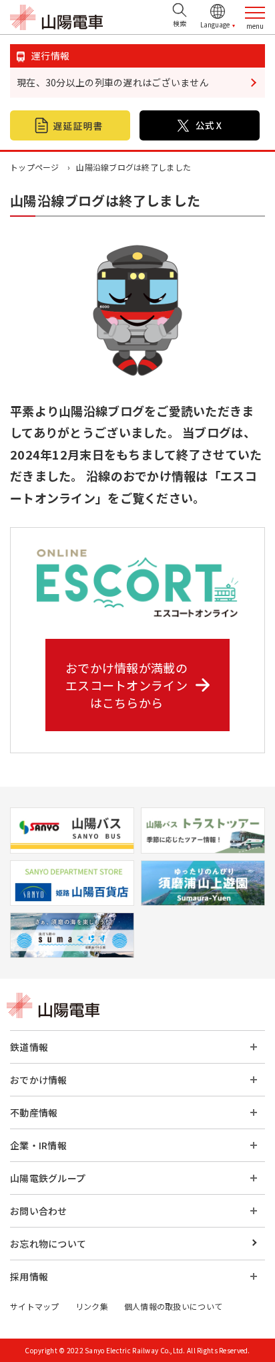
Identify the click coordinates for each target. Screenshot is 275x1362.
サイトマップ (34, 1306)
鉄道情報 (29, 1047)
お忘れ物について (48, 1243)
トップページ (34, 167)
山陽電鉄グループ (47, 1178)
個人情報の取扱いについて (173, 1306)
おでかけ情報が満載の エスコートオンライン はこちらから (126, 685)
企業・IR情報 (38, 1145)
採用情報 (29, 1276)
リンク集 (91, 1306)
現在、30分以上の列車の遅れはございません (113, 82)
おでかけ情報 (38, 1079)
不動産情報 (33, 1112)
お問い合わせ (38, 1211)
